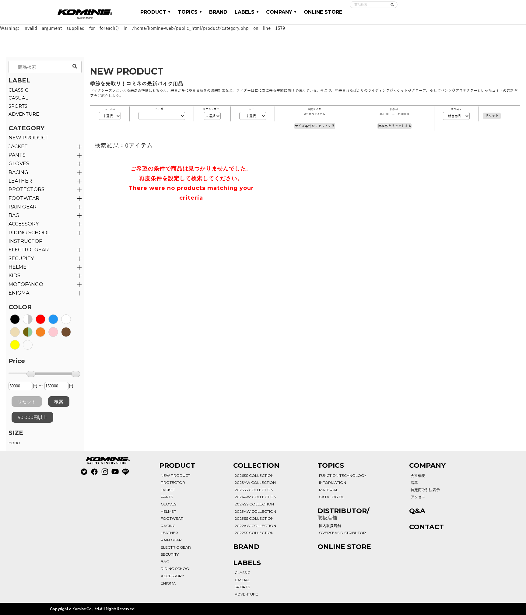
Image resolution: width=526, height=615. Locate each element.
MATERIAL (328, 489)
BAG (14, 215)
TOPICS (188, 12)
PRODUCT (153, 12)
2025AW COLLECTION (255, 482)
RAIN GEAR (23, 207)
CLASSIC (18, 90)
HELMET (19, 267)
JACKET (18, 146)
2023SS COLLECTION (254, 518)
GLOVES (19, 163)
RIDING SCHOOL (176, 568)
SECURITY (21, 258)
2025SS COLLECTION (254, 489)
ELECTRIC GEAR (29, 250)
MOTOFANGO (26, 284)
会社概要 (418, 475)
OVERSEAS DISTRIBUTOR (342, 532)
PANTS (17, 155)
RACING (18, 172)
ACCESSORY (24, 224)
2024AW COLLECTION (255, 496)
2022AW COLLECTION (255, 525)
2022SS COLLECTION (254, 532)
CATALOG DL (331, 496)
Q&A (417, 511)
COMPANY (279, 12)
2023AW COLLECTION (255, 511)
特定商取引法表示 (425, 489)
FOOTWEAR (24, 198)
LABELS (244, 12)
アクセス (418, 496)
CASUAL (18, 98)
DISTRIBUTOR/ (343, 514)
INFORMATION (332, 482)
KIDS (14, 275)
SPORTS (18, 106)
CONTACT (426, 527)
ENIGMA (19, 293)
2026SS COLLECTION (254, 475)
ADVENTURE (24, 114)
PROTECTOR (173, 482)
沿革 (414, 482)
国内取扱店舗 (330, 525)
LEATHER (20, 181)
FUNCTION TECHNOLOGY (342, 475)
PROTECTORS (26, 189)
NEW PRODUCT (29, 138)
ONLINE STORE (323, 12)
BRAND (218, 12)
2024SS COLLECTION (254, 504)
